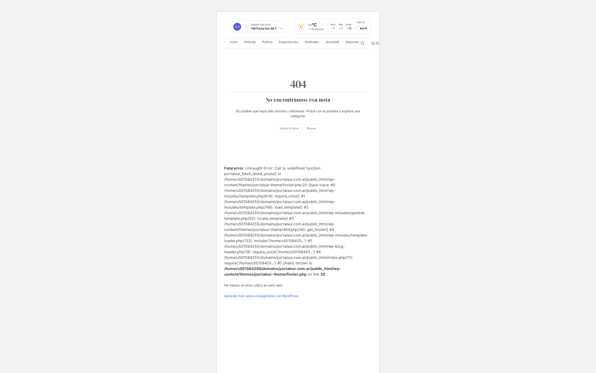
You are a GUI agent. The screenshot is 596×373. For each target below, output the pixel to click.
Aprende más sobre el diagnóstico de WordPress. (261, 296)
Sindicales (312, 42)
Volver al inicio (289, 128)
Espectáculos (288, 42)
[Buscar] (362, 43)
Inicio (233, 42)
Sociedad (332, 42)
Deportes (352, 42)
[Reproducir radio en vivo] (237, 27)
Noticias (250, 42)
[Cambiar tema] (375, 43)
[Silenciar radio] (246, 27)
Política (267, 42)
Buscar (311, 128)
